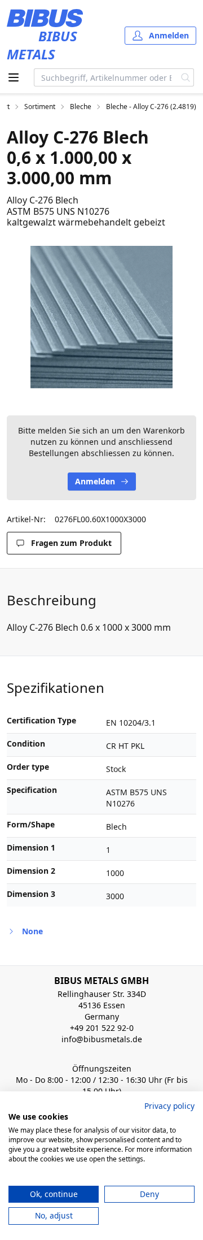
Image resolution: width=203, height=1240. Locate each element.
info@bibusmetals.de (101, 1039)
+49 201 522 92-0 (102, 1027)
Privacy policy (169, 1105)
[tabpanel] (101, 317)
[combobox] (106, 77)
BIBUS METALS (42, 45)
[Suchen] (186, 77)
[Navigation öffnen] (13, 77)
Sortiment (39, 106)
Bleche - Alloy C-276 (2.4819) (151, 106)
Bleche (80, 106)
